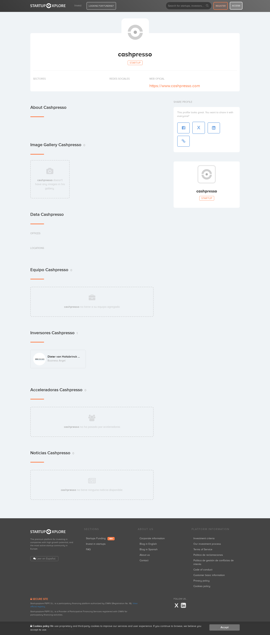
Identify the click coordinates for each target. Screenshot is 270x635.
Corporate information (152, 538)
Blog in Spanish (149, 549)
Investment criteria (204, 538)
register (221, 6)
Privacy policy (201, 580)
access (236, 5)
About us (145, 555)
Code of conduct (202, 569)
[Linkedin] (183, 605)
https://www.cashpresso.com (174, 85)
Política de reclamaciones (208, 555)
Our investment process (207, 544)
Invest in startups (96, 544)
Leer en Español (46, 558)
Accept (224, 627)
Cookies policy (201, 586)
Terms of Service (202, 549)
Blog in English (148, 544)
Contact (144, 560)
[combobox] (189, 6)
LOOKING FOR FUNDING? (101, 6)
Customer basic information (209, 575)
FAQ (88, 549)
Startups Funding (99, 538)
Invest (77, 5)
